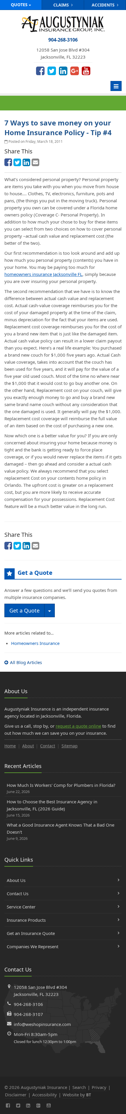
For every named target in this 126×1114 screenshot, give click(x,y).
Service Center (21, 907)
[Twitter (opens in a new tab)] (51, 70)
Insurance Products (26, 920)
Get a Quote (24, 610)
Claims (61, 5)
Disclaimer (15, 1095)
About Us (16, 880)
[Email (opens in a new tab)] (35, 162)
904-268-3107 (28, 1014)
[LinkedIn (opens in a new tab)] (63, 70)
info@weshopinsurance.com (42, 1024)
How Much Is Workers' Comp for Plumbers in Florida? (61, 788)
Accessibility (44, 1095)
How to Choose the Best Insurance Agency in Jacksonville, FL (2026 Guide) (52, 808)
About (28, 746)
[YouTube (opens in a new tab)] (86, 70)
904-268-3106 (28, 1004)
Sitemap (70, 746)
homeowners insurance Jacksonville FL (43, 274)
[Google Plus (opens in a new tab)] (74, 70)
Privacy (99, 1087)
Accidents (104, 5)
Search (79, 1087)
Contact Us (17, 893)
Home (10, 746)
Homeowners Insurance (35, 643)
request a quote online (78, 726)
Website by (77, 1095)
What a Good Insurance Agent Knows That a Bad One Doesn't (60, 831)
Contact (47, 746)
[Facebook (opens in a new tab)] (40, 70)
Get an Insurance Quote (31, 933)
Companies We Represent (32, 946)
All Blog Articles (26, 662)
